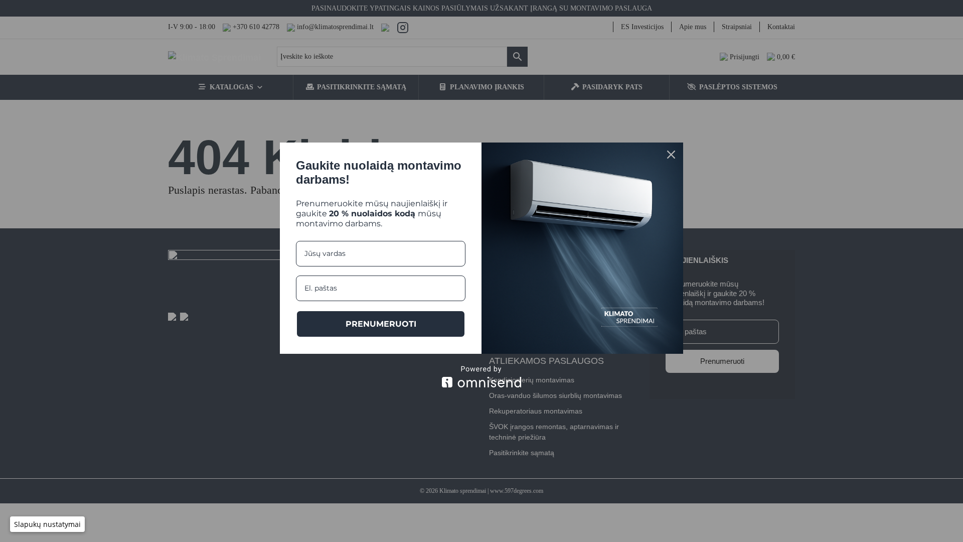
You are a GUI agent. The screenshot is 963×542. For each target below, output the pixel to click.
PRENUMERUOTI (381, 324)
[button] (47, 524)
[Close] (671, 155)
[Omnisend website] (481, 376)
